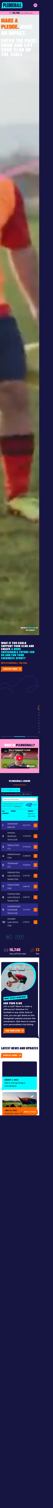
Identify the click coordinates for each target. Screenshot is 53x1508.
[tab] (10, 790)
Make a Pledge (30, 1112)
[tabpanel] (19, 876)
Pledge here (17, 806)
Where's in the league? (29, 629)
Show (3, 937)
